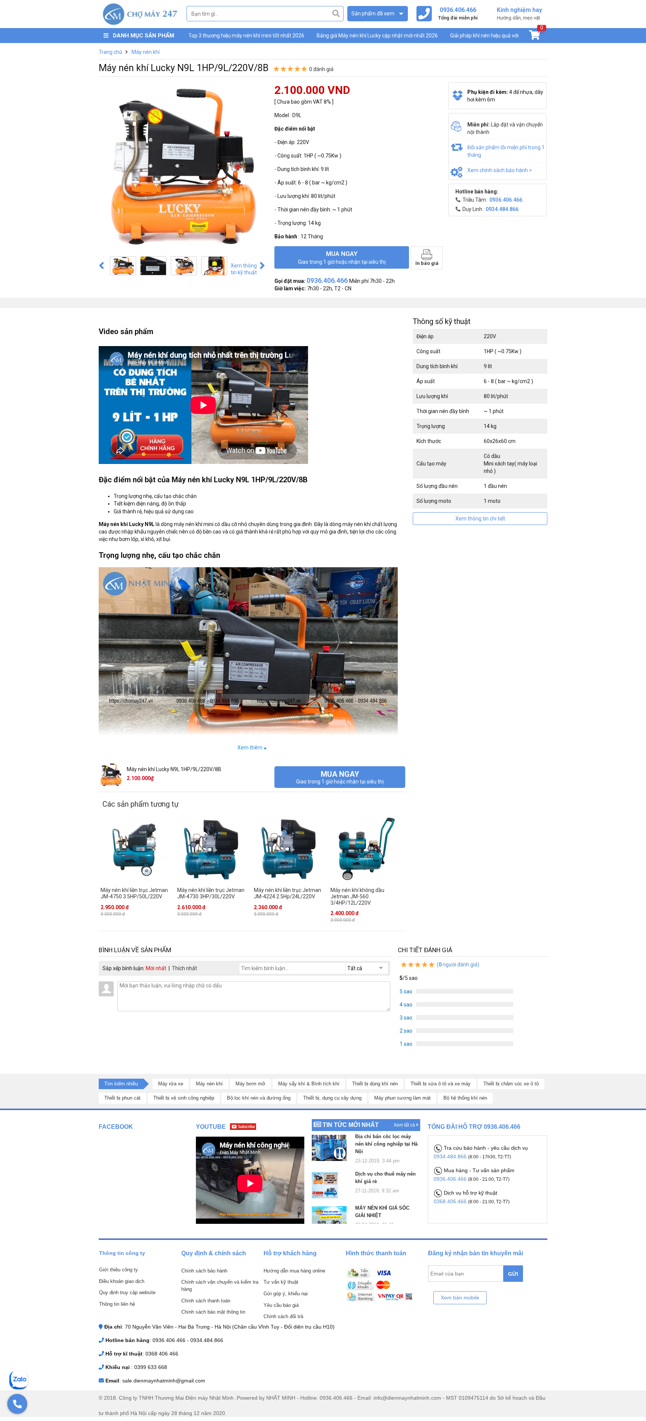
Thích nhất (184, 968)
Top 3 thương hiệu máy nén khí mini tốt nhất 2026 (246, 36)
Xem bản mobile (460, 1298)
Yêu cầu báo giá (281, 1305)
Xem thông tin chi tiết (480, 519)
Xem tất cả (405, 1125)
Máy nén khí (209, 1084)
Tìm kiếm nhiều (121, 1084)
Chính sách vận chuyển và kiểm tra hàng (219, 1285)
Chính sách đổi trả (283, 1316)
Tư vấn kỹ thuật (281, 1282)
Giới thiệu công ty (118, 1269)
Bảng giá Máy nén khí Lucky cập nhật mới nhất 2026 (377, 36)
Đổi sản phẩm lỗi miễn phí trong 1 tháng (506, 151)
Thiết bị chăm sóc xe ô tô (511, 1084)
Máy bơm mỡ (250, 1084)
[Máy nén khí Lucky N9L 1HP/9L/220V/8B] (123, 265)
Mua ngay (341, 257)
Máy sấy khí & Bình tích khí (308, 1084)
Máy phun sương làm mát (402, 1098)
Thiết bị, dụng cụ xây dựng (332, 1098)
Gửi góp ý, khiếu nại (286, 1293)
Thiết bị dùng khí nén (375, 1084)
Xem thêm (250, 748)
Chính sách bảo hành (204, 1271)
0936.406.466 (451, 1179)
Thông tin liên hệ (117, 1304)
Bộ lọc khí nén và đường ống (258, 1098)
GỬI (513, 1274)
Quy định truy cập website (127, 1292)
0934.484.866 (451, 1156)
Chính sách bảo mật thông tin (213, 1312)
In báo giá (427, 263)
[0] (534, 37)
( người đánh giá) (457, 965)
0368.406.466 (451, 1201)
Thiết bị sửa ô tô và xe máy (440, 1084)
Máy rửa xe (170, 1084)
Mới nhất (156, 968)
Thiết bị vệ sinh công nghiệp (183, 1098)
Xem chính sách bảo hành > (499, 170)
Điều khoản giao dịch (121, 1281)
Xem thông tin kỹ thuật (244, 269)
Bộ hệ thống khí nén (465, 1098)
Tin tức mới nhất (351, 1125)
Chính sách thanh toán (205, 1301)
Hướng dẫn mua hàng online (294, 1271)
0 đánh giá (321, 69)
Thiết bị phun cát (122, 1098)
